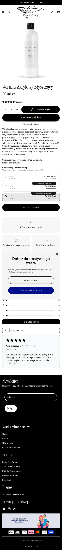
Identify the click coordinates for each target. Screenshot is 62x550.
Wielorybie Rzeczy (34, 540)
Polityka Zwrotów (10, 475)
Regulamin (7, 480)
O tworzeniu (7, 443)
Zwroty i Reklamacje (11, 466)
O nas (4, 434)
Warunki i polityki (31, 546)
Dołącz (10, 408)
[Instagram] (9, 509)
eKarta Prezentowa (11, 447)
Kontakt (5, 438)
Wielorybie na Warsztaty (13, 494)
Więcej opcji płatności (31, 124)
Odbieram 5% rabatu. (31, 290)
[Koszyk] (58, 12)
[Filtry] (5, 330)
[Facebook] (4, 509)
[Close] (56, 253)
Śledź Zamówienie (10, 462)
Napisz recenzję (31, 321)
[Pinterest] (14, 509)
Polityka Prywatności (11, 471)
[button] (8, 102)
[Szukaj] (9, 12)
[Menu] (3, 12)
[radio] (31, 177)
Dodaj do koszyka (31, 207)
